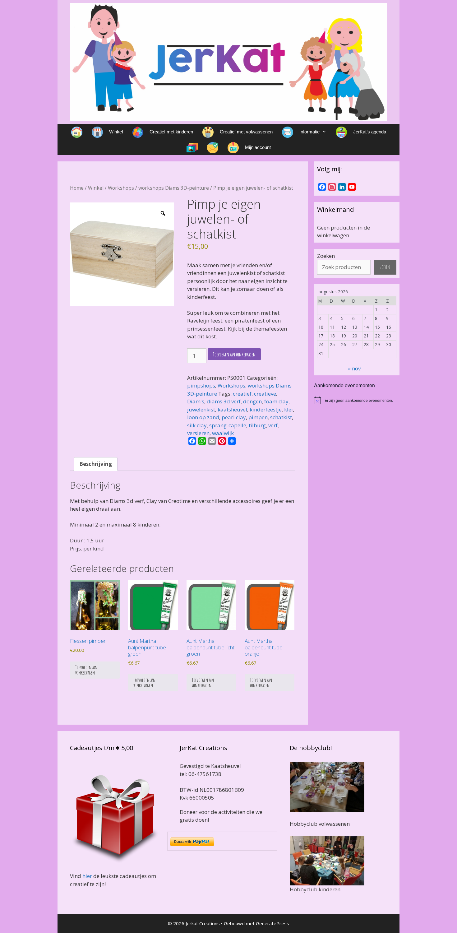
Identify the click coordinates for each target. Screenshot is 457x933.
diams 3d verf (224, 401)
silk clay (197, 425)
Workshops (121, 187)
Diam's (195, 401)
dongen (252, 401)
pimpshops (201, 385)
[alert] (356, 400)
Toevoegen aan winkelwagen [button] (86, 670)
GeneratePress (272, 923)
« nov (354, 368)
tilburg (257, 425)
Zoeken (326, 255)
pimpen (258, 417)
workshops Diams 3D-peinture (173, 187)
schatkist (281, 417)
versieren (198, 433)
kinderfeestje (266, 409)
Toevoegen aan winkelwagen (234, 354)
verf (273, 425)
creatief (242, 393)
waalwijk (223, 433)
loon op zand (203, 417)
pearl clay (234, 417)
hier (87, 876)
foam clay (276, 401)
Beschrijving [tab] (95, 463)
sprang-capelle (227, 425)
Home (77, 187)
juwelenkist (201, 409)
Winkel (96, 187)
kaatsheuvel (232, 409)
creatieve (265, 393)
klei (288, 409)
